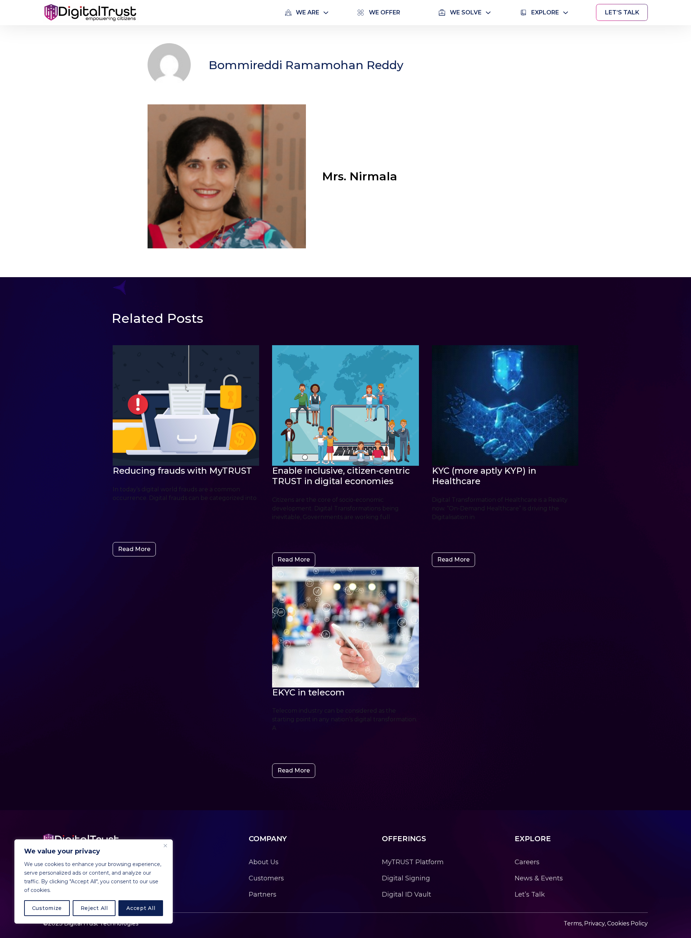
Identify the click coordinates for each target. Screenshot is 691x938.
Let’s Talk (622, 12)
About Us (264, 862)
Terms (573, 923)
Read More (134, 549)
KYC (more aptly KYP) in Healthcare (484, 475)
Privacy (594, 923)
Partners (262, 894)
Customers (266, 878)
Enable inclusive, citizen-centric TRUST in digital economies (341, 475)
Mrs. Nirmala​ (359, 176)
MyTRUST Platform (413, 862)
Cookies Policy (627, 923)
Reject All (94, 908)
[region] (93, 881)
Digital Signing (406, 878)
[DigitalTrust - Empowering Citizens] (91, 12)
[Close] (165, 845)
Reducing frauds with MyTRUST (182, 470)
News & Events (539, 878)
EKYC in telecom (308, 692)
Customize (47, 908)
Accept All (140, 908)
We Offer (384, 12)
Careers (527, 862)
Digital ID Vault (406, 894)
